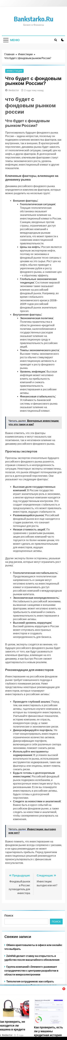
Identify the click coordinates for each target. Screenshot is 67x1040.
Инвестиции (14, 70)
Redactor (14, 90)
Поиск (8, 915)
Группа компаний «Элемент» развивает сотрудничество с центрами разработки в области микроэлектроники (31, 970)
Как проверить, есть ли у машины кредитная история (48, 1031)
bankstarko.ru (33, 19)
